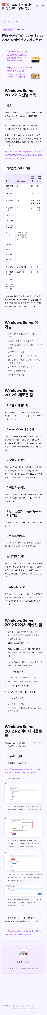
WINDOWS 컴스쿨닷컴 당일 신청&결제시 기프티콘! (16, 55)
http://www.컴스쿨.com (15, 51)
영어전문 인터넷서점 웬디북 (16, 71)
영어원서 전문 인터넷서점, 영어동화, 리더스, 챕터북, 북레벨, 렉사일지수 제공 (16, 75)
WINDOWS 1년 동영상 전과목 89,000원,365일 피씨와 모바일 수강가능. (16, 59)
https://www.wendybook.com (17, 68)
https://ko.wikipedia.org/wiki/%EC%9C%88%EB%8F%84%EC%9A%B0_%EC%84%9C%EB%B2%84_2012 (23, 155)
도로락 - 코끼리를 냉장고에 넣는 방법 (17, 6)
